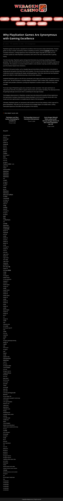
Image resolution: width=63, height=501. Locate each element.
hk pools (5, 364)
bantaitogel (5, 139)
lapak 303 (5, 389)
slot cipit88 (5, 326)
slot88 (4, 245)
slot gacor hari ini (7, 455)
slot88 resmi (6, 419)
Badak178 (5, 230)
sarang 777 (5, 286)
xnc (4, 317)
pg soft (4, 189)
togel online (6, 254)
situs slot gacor (6, 432)
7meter (4, 385)
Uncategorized (31, 44)
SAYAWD (5, 180)
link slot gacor (6, 155)
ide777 (4, 315)
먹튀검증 (5, 470)
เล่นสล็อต (5, 207)
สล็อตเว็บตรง (6, 171)
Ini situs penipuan (7, 279)
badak (4, 304)
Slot (4, 479)
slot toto (5, 148)
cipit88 (4, 187)
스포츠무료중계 (6, 367)
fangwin (5, 353)
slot (4, 178)
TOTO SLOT (5, 347)
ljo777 (4, 439)
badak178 (5, 142)
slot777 (4, 185)
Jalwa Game (5, 378)
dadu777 (5, 203)
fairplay (5, 410)
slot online (5, 461)
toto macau (5, 400)
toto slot (5, 158)
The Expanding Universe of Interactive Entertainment (31, 118)
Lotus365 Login (6, 418)
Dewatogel (5, 463)
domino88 (5, 387)
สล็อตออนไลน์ (6, 227)
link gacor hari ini (7, 371)
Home (4, 19)
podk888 (5, 223)
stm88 (4, 355)
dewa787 (5, 209)
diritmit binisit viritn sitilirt (9, 466)
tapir (4, 322)
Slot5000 (31, 23)
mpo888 (5, 430)
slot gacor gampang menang (9, 340)
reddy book (5, 405)
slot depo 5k (6, 200)
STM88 (4, 272)
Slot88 (4, 437)
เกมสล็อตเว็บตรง (6, 220)
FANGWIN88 (6, 198)
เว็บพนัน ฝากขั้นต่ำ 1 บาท (8, 164)
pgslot (4, 421)
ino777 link (5, 382)
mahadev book (6, 409)
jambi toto (5, 448)
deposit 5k (5, 166)
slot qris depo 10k (7, 396)
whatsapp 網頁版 (7, 270)
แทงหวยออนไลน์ (7, 358)
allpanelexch (6, 407)
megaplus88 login (7, 373)
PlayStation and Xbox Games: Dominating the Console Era (12, 119)
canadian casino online (8, 414)
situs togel (5, 259)
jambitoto (5, 450)
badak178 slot (6, 277)
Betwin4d (5, 394)
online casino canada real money (10, 427)
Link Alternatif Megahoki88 (9, 392)
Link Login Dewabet (7, 401)
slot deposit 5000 (7, 365)
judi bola (5, 234)
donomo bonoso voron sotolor (10, 472)
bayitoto (5, 137)
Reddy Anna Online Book (9, 425)
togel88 (5, 344)
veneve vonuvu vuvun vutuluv (10, 468)
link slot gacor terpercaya (9, 477)
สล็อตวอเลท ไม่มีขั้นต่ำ (8, 194)
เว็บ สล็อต (5, 184)
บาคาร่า (5, 362)
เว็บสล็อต (5, 153)
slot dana (5, 436)
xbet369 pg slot (6, 412)
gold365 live (6, 265)
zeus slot (5, 376)
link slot (5, 146)
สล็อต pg (5, 149)
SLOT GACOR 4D (7, 443)
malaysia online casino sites (9, 459)
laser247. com (6, 403)
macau (4, 464)
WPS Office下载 (6, 266)
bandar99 (5, 374)
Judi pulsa (37, 19)
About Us (42, 23)
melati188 (5, 335)
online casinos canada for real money (11, 398)
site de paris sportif (7, 328)
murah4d (58, 19)
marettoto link (6, 324)
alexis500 (5, 383)
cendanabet (6, 481)
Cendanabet (15, 19)
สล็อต (4, 157)
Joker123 (26, 19)
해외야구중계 (6, 310)
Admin (7, 44)
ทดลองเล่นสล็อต (6, 169)
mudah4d (47, 19)
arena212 (5, 239)
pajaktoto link (6, 356)
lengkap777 (5, 281)
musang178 (5, 211)
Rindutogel (5, 434)
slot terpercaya (6, 135)
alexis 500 (5, 391)
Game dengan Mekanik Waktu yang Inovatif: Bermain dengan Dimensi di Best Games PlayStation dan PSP (51, 121)
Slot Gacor (20, 23)
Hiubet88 (46, 50)
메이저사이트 (6, 380)
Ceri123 (5, 250)
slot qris (5, 428)
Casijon (4, 167)
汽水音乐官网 (6, 229)
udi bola (5, 416)
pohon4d (5, 252)
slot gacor (5, 162)
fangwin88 (5, 144)
